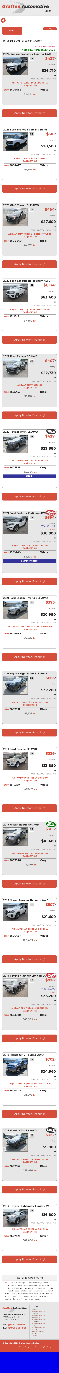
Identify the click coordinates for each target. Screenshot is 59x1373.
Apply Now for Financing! (29, 113)
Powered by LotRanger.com (45, 1347)
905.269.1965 (18, 1327)
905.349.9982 (18, 1324)
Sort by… (50, 29)
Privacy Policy (24, 1347)
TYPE (10, 30)
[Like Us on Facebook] (3, 20)
